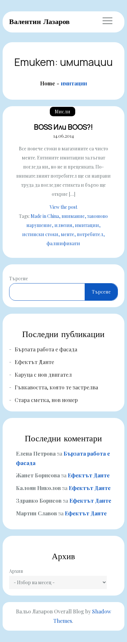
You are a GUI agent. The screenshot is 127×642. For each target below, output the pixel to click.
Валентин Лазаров (39, 21)
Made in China (45, 216)
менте (67, 234)
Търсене (18, 278)
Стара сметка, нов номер (46, 400)
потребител (90, 234)
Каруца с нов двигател (43, 374)
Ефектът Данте (34, 362)
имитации (87, 225)
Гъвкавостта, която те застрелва (56, 387)
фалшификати (63, 243)
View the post (63, 207)
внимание (73, 216)
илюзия (63, 225)
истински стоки (40, 234)
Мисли (62, 111)
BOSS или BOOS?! (63, 127)
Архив (16, 571)
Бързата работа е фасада (46, 349)
